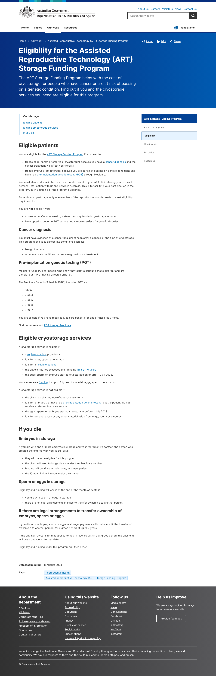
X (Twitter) (117, 625)
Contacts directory (30, 634)
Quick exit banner (75, 625)
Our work (53, 27)
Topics (38, 27)
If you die (28, 132)
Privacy (69, 620)
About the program (154, 127)
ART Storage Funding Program (65, 154)
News (178, 8)
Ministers (167, 8)
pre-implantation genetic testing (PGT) (60, 174)
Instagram (116, 633)
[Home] (57, 12)
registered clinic (36, 354)
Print (163, 41)
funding (43, 382)
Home (25, 27)
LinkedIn (115, 620)
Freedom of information (33, 625)
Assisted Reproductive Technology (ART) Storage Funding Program (88, 40)
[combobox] (158, 15)
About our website (76, 602)
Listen (149, 41)
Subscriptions (73, 633)
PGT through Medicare (57, 325)
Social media (72, 629)
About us (143, 8)
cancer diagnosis (115, 161)
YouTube (116, 629)
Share (177, 41)
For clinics (149, 152)
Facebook (116, 616)
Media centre (118, 602)
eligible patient (47, 364)
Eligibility (150, 135)
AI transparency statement (34, 621)
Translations (187, 27)
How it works (150, 144)
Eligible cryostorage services (40, 127)
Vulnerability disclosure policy (83, 638)
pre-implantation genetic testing (82, 402)
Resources (70, 27)
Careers (155, 8)
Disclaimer (71, 616)
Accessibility (72, 607)
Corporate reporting (31, 616)
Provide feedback (171, 618)
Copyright (71, 611)
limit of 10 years (86, 369)
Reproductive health (58, 572)
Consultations (119, 611)
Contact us (190, 8)
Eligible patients (32, 122)
